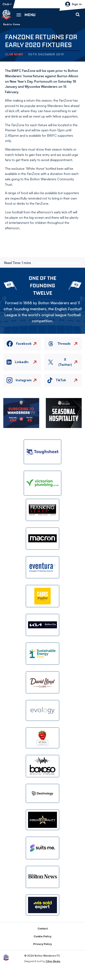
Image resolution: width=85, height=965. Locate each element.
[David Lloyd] (42, 682)
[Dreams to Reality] (42, 819)
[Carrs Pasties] (42, 596)
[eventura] (42, 567)
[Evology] (42, 710)
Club (5, 4)
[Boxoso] (42, 766)
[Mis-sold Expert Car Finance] (42, 905)
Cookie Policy (42, 936)
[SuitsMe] (42, 848)
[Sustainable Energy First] (42, 654)
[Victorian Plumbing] (42, 483)
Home (16, 24)
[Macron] (42, 539)
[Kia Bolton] (42, 625)
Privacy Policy (42, 944)
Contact (43, 928)
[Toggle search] (77, 14)
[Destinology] (42, 793)
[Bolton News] (42, 877)
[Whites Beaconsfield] (42, 737)
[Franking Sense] (42, 510)
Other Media (53, 961)
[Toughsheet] (42, 452)
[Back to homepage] (6, 14)
